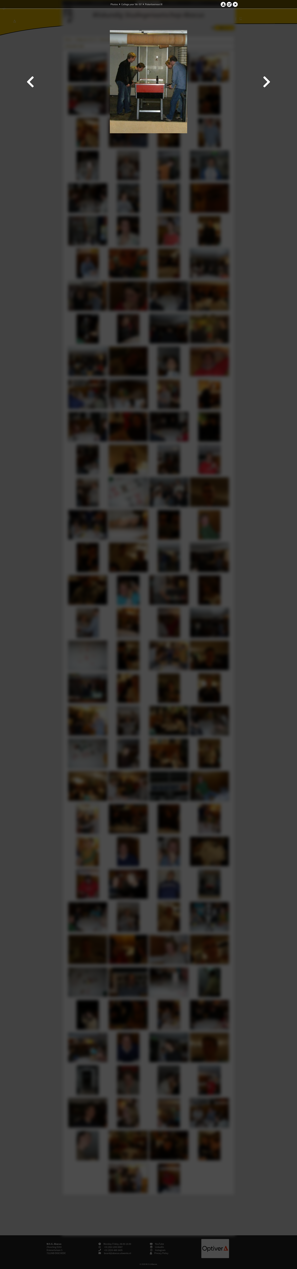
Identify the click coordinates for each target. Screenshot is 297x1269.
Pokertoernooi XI (153, 4)
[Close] (235, 4)
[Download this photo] (223, 4)
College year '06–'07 (131, 4)
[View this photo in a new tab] (229, 4)
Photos (114, 4)
